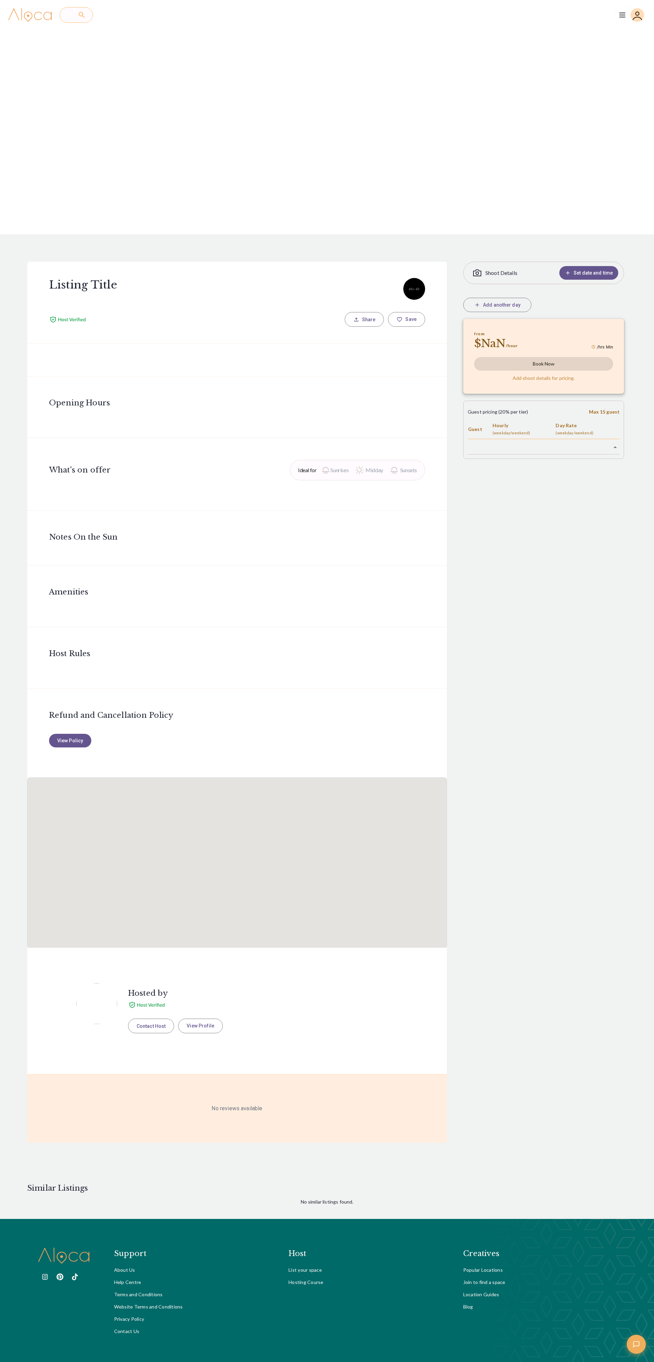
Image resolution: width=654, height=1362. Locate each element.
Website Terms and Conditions (148, 1307)
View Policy (70, 740)
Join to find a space (484, 1282)
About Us (124, 1270)
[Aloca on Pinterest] (60, 1277)
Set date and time (593, 273)
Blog (468, 1307)
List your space (305, 1270)
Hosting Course (306, 1282)
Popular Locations (483, 1270)
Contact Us (127, 1331)
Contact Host (151, 1026)
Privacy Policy (129, 1319)
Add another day (501, 305)
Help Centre (127, 1282)
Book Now (544, 364)
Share (369, 319)
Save (411, 319)
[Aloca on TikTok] (75, 1277)
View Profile (200, 1025)
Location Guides (481, 1294)
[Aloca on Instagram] (45, 1277)
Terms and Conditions (138, 1294)
